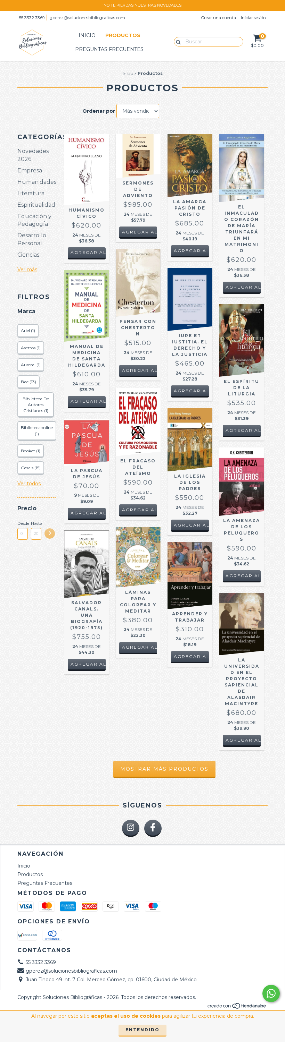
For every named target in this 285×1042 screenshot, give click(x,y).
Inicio (87, 35)
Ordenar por (98, 111)
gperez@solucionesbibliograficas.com (87, 17)
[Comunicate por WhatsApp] (271, 993)
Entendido (142, 1029)
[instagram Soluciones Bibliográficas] (130, 828)
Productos (122, 35)
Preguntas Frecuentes (109, 49)
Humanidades (36, 182)
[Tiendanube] (237, 1007)
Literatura (30, 193)
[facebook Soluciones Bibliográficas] (153, 828)
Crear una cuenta (218, 17)
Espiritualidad (36, 205)
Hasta (36, 523)
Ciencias (28, 254)
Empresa (29, 170)
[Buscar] (177, 41)
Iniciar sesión (253, 17)
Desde (22, 523)
